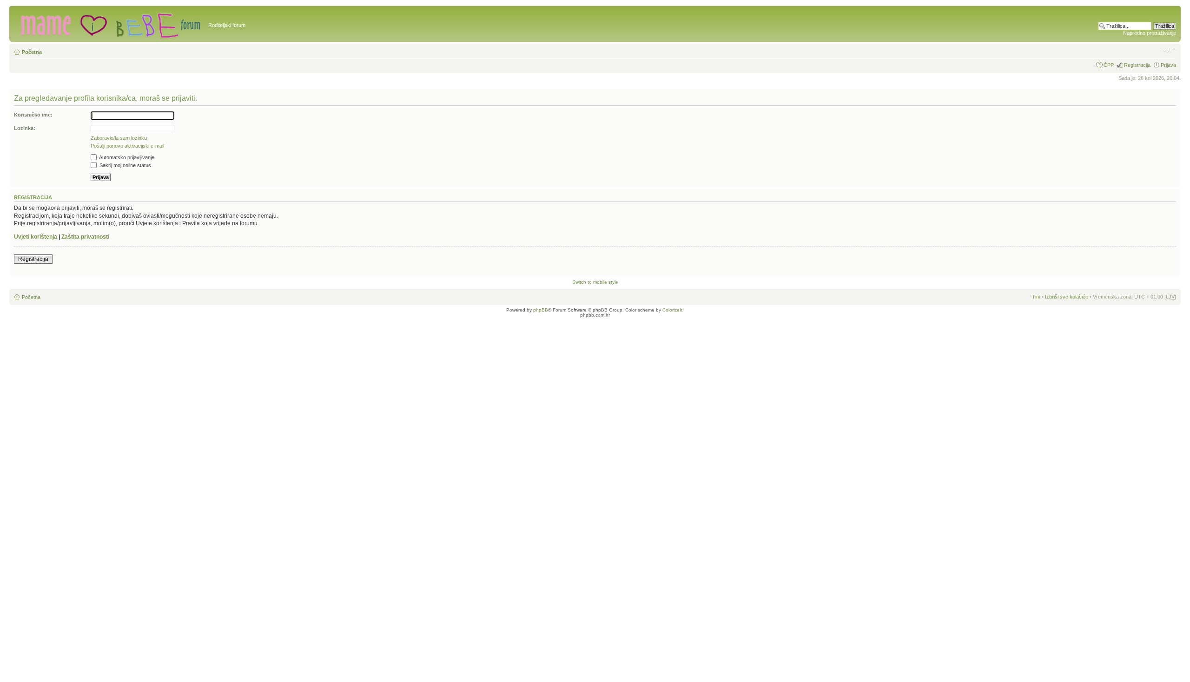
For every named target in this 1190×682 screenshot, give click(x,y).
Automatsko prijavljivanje (126, 157)
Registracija (1137, 65)
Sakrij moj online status (124, 165)
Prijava (1168, 65)
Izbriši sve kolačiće (1066, 296)
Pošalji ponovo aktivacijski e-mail (127, 146)
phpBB (540, 309)
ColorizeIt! (673, 309)
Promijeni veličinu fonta (1169, 50)
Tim (1036, 296)
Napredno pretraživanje (1149, 33)
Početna (32, 52)
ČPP (1109, 65)
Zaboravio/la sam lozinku (119, 138)
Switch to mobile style (595, 282)
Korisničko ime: (33, 114)
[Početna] (110, 23)
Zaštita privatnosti (85, 237)
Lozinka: (24, 128)
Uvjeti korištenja (35, 237)
